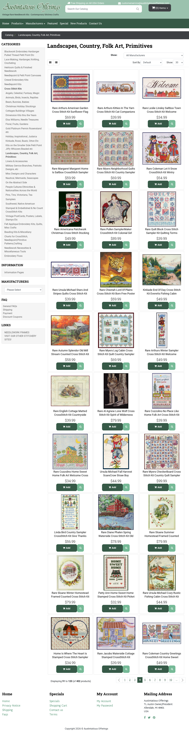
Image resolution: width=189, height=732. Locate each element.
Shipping (7, 309)
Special (64, 23)
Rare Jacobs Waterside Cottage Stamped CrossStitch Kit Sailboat (116, 657)
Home (5, 23)
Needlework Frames (16, 332)
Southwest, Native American (20, 203)
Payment (7, 313)
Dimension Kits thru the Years (21, 115)
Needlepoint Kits (12, 84)
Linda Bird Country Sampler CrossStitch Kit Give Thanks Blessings (70, 536)
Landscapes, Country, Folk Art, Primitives (39, 35)
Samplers (11, 199)
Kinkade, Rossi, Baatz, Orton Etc (22, 140)
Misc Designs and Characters (21, 173)
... (176, 679)
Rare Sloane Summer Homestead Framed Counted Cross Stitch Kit (162, 536)
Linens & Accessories (17, 161)
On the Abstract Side (16, 182)
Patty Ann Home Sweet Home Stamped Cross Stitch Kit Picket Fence (116, 596)
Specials (54, 701)
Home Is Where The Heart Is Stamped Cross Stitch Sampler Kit (70, 657)
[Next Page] (182, 680)
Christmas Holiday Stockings (21, 106)
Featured (52, 23)
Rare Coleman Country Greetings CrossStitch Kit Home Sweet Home (161, 657)
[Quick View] (80, 123)
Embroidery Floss (13, 256)
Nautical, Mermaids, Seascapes (22, 178)
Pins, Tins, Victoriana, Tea (19, 194)
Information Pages (14, 272)
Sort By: (137, 62)
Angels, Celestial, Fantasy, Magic (22, 93)
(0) (160, 7)
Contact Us (95, 23)
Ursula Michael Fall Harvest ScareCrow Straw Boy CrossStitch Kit (116, 475)
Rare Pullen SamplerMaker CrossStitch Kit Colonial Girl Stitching (116, 233)
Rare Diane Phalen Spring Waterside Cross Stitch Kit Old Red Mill (115, 536)
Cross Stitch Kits (13, 88)
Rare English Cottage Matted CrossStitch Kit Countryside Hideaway (70, 415)
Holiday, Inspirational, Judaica (21, 136)
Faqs (5, 714)
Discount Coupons (12, 316)
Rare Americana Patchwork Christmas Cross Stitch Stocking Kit (70, 233)
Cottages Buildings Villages (20, 110)
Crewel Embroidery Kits (16, 79)
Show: (170, 62)
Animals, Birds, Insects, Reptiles (22, 97)
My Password (105, 705)
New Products (78, 23)
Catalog (9, 35)
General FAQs (10, 306)
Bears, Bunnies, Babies (17, 102)
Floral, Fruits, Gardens (17, 124)
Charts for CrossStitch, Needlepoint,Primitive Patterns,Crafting (16, 240)
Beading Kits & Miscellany (17, 232)
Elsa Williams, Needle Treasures (22, 119)
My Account (104, 701)
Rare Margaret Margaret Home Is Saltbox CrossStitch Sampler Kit (70, 172)
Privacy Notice (11, 705)
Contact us (56, 710)
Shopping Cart (58, 705)
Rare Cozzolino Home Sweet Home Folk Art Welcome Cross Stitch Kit (70, 475)
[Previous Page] (119, 680)
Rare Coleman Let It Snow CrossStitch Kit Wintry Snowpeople (161, 172)
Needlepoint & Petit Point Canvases (22, 75)
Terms (53, 714)
